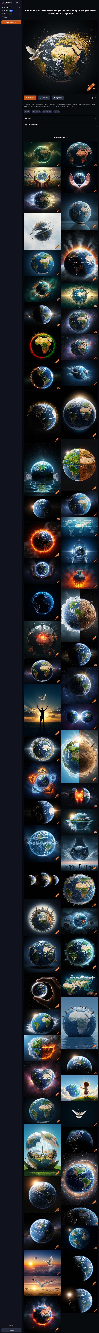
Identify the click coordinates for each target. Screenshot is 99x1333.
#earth (27, 112)
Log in (11, 1326)
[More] (89, 98)
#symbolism (47, 112)
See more (70, 106)
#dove (57, 112)
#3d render (36, 112)
